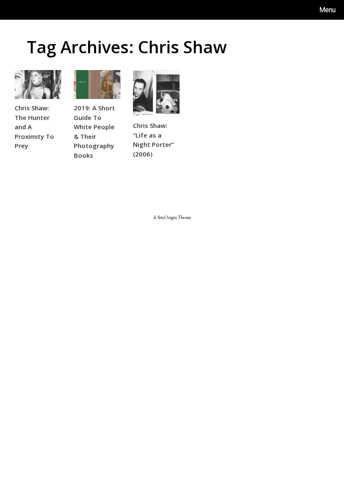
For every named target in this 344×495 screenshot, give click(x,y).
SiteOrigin (167, 217)
